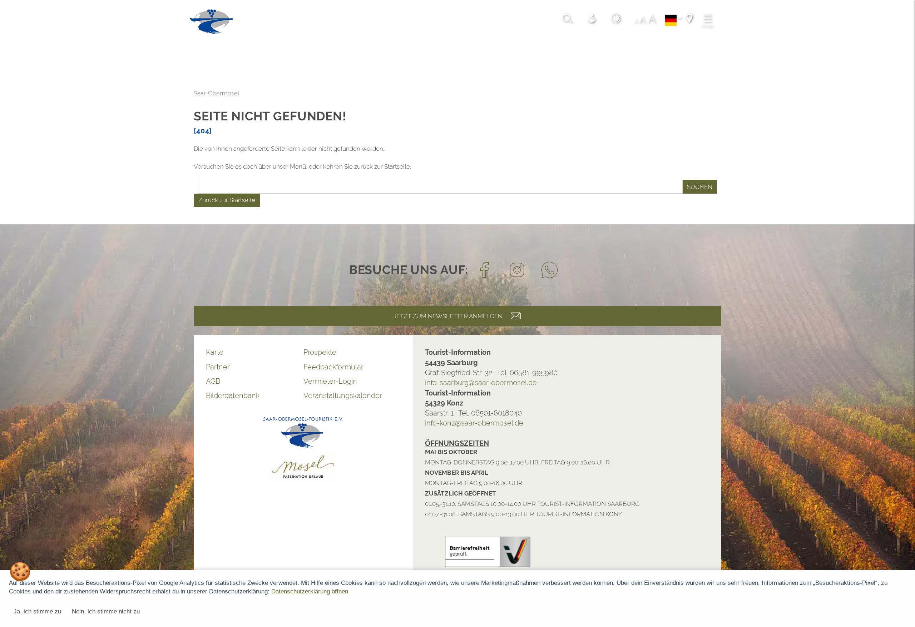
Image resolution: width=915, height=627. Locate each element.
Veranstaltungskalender (153, 395)
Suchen (510, 186)
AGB (23, 381)
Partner (28, 367)
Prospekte (130, 352)
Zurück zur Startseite (37, 200)
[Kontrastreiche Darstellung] (250, 23)
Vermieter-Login (141, 381)
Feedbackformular (144, 367)
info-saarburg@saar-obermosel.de (291, 382)
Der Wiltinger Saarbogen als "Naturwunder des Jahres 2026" (304, 496)
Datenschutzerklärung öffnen (309, 591)
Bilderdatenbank (43, 395)
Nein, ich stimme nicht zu (106, 611)
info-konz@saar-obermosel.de (285, 423)
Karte (25, 352)
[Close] (905, 465)
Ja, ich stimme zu (37, 611)
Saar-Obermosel (27, 93)
